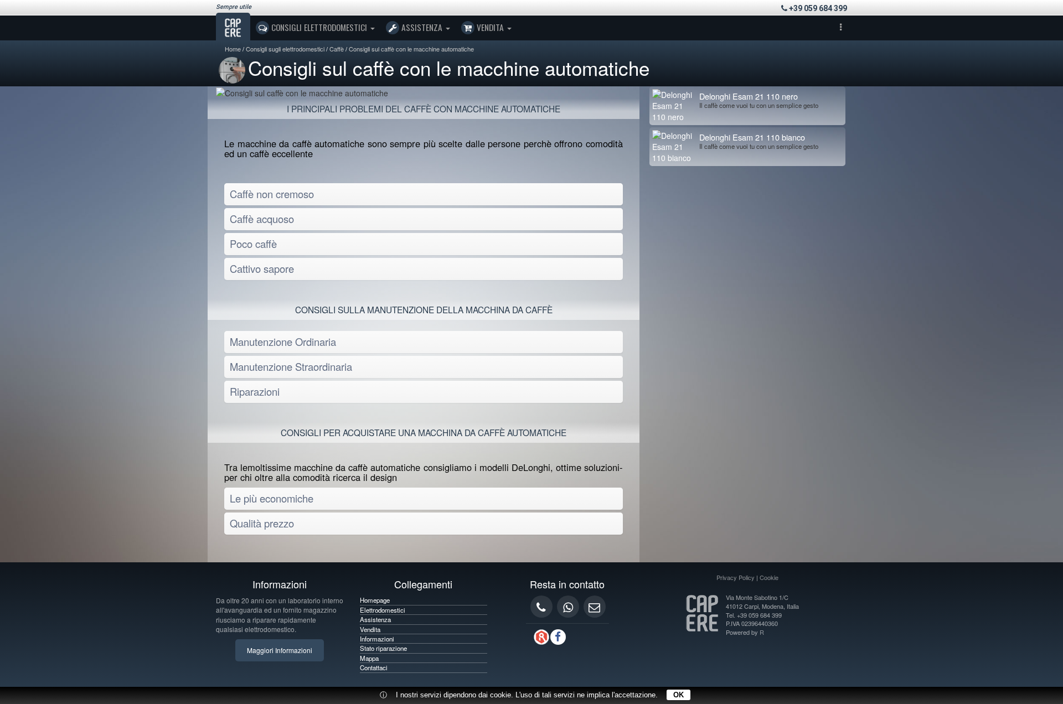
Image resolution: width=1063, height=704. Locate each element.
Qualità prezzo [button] (262, 523)
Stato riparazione (383, 648)
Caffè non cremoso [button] (272, 194)
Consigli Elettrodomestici (319, 27)
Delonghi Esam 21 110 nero (748, 96)
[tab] (423, 194)
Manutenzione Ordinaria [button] (283, 341)
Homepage (375, 600)
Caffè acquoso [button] (262, 218)
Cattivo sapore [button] (262, 268)
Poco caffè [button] (253, 243)
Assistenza (422, 27)
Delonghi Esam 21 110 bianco (752, 137)
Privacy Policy (735, 577)
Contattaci (374, 667)
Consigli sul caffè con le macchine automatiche (411, 48)
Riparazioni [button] (255, 391)
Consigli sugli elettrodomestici (285, 48)
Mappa (369, 658)
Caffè (336, 48)
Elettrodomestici (382, 609)
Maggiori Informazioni (279, 650)
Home (233, 48)
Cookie (769, 577)
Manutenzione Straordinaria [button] (291, 366)
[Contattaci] (595, 607)
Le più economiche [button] (271, 498)
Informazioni (377, 638)
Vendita (490, 27)
